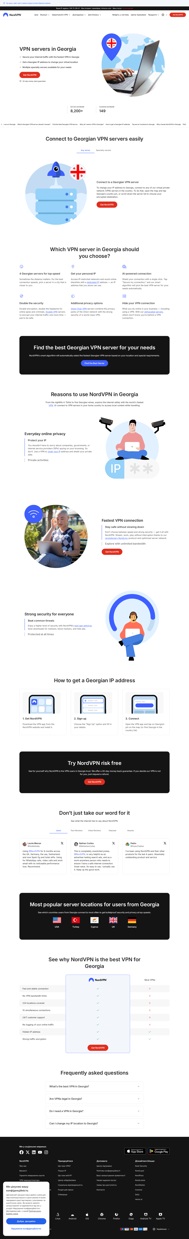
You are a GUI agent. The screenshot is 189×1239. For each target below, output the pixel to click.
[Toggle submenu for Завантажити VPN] (69, 15)
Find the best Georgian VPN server (65, 124)
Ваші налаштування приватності (111, 1175)
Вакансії (31, 1170)
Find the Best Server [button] (94, 363)
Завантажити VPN (60, 15)
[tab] (85, 150)
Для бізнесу (93, 14)
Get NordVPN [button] (178, 15)
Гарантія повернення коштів (31, 1175)
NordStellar (148, 1185)
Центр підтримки (138, 14)
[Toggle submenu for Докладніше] (85, 15)
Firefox (116, 1218)
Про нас (22, 1166)
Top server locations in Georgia (143, 124)
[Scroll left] (1, 124)
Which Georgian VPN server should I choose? (33, 124)
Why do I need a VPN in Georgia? (92, 124)
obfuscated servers (153, 312)
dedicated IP (93, 282)
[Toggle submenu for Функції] (49, 15)
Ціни (36, 15)
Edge (131, 1218)
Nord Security (149, 1166)
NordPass (147, 1175)
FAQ (184, 124)
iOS (87, 1218)
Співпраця (62, 1194)
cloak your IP (54, 451)
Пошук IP (62, 1171)
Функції (43, 15)
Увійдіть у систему (120, 14)
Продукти (152, 15)
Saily (145, 1194)
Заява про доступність (107, 1185)
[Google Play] (159, 1151)
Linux (57, 1218)
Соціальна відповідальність (70, 1185)
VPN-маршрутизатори (29, 1180)
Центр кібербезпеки (67, 1180)
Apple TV (160, 1218)
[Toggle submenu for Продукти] (158, 15)
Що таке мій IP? (65, 1175)
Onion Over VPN (79, 308)
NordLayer (147, 1170)
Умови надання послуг (114, 1180)
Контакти (101, 1190)
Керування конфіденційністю (26, 1228)
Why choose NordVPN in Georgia (169, 124)
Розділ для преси (65, 1190)
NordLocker (148, 1180)
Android (72, 1218)
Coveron (146, 1189)
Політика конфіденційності (114, 1170)
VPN (51, 405)
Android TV (145, 1218)
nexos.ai (147, 1199)
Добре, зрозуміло (26, 1221)
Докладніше (78, 15)
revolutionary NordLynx (116, 538)
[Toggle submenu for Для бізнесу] (100, 15)
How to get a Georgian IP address (118, 124)
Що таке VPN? (64, 1166)
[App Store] (135, 1151)
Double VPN (51, 312)
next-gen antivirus (83, 625)
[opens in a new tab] (21, 1152)
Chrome (102, 1218)
